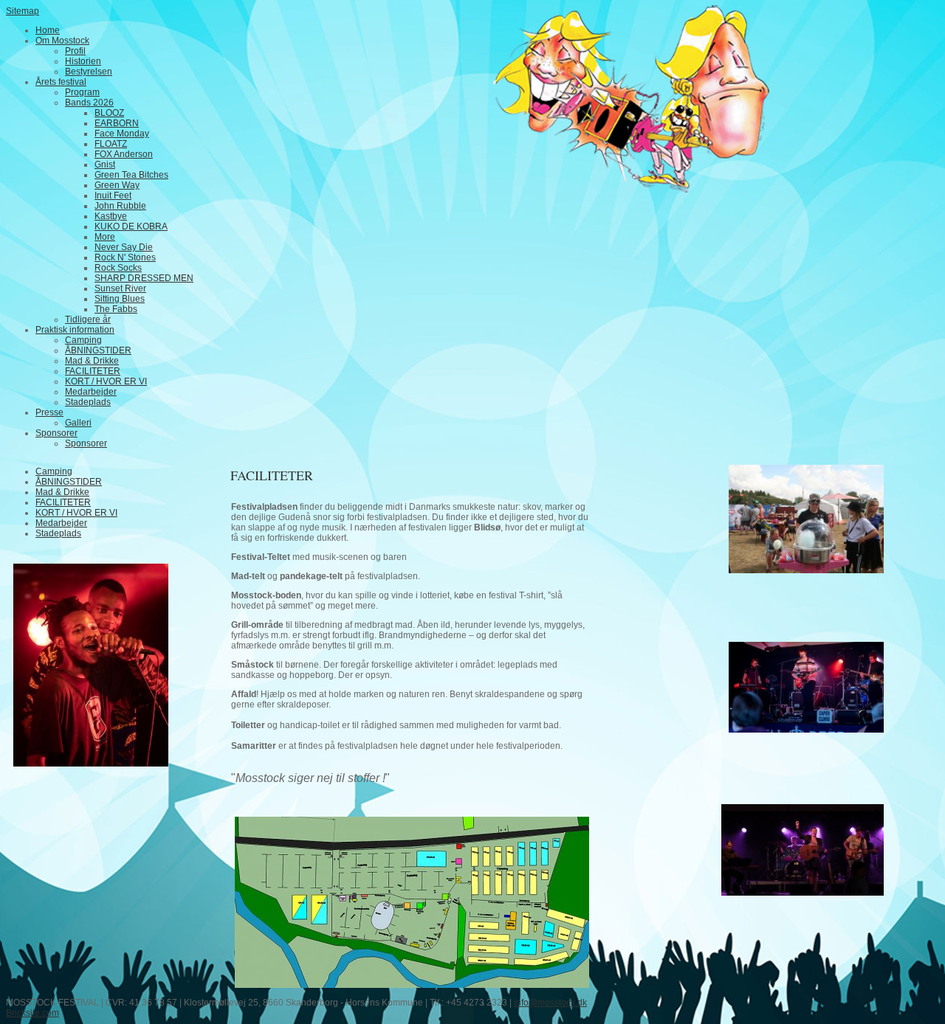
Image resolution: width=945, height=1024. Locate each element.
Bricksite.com (32, 1013)
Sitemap (22, 11)
